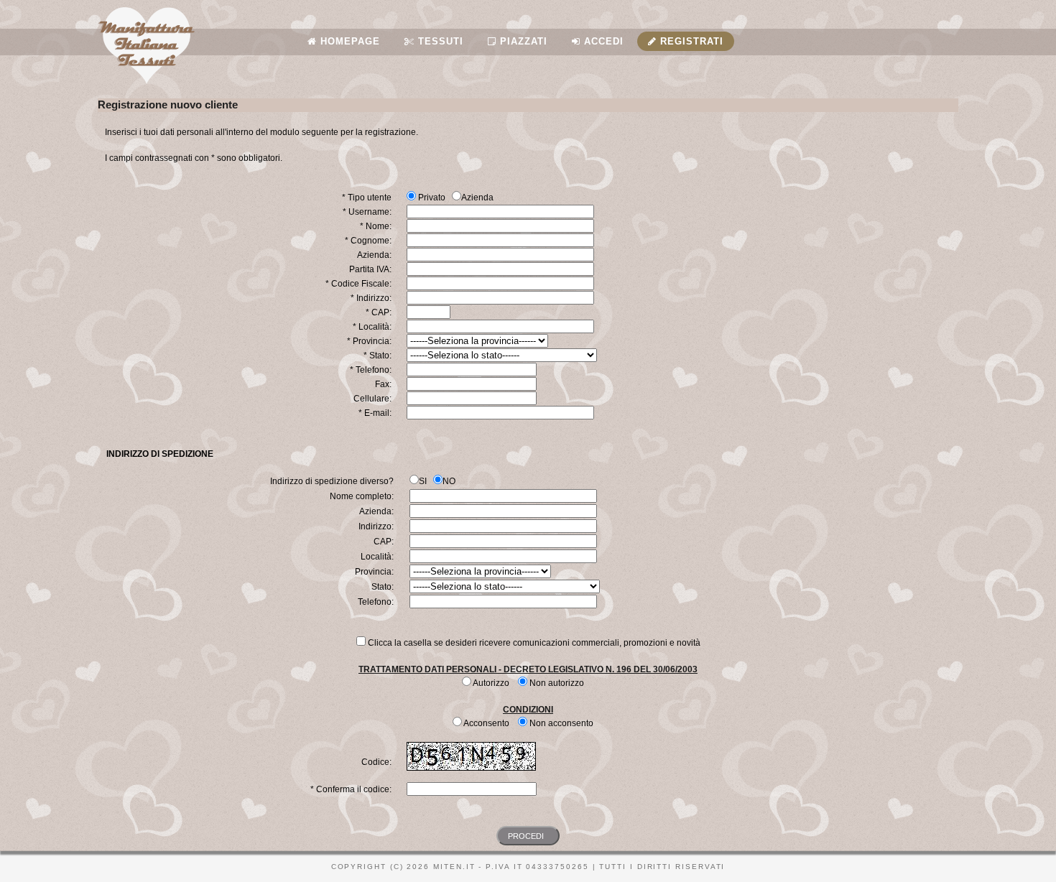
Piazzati (521, 41)
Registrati (690, 41)
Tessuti (438, 41)
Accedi (602, 41)
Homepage (348, 41)
